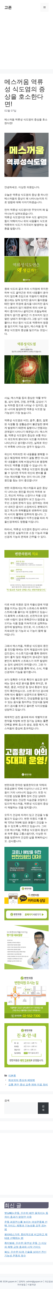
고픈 (8, 7)
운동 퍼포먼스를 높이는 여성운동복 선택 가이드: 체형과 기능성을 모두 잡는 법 (25, 1225)
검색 (6, 1100)
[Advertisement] (26, 42)
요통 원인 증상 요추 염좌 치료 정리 (28, 1084)
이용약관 (32, 1284)
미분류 (12, 1075)
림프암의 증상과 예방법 (21, 1080)
